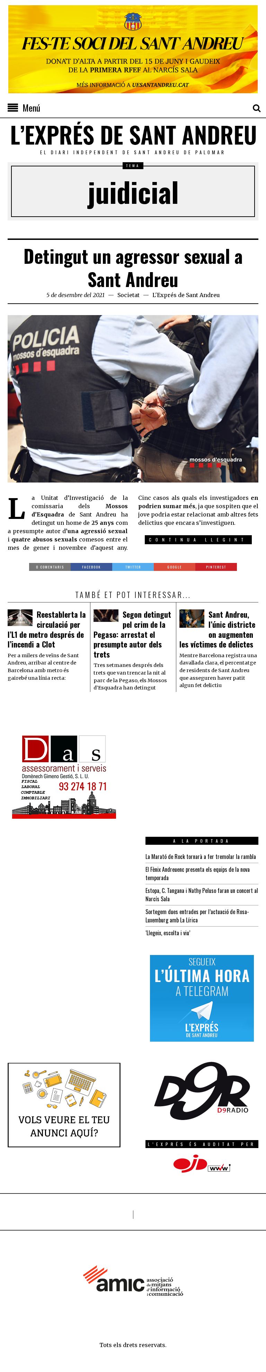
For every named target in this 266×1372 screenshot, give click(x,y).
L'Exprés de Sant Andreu (186, 295)
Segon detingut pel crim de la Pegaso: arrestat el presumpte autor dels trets (132, 634)
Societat (128, 295)
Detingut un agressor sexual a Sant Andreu (133, 267)
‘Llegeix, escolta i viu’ (167, 933)
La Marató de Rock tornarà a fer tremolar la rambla (200, 856)
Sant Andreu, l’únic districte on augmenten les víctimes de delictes (217, 629)
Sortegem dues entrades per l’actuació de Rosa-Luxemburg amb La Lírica (197, 916)
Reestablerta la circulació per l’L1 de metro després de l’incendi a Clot (47, 629)
